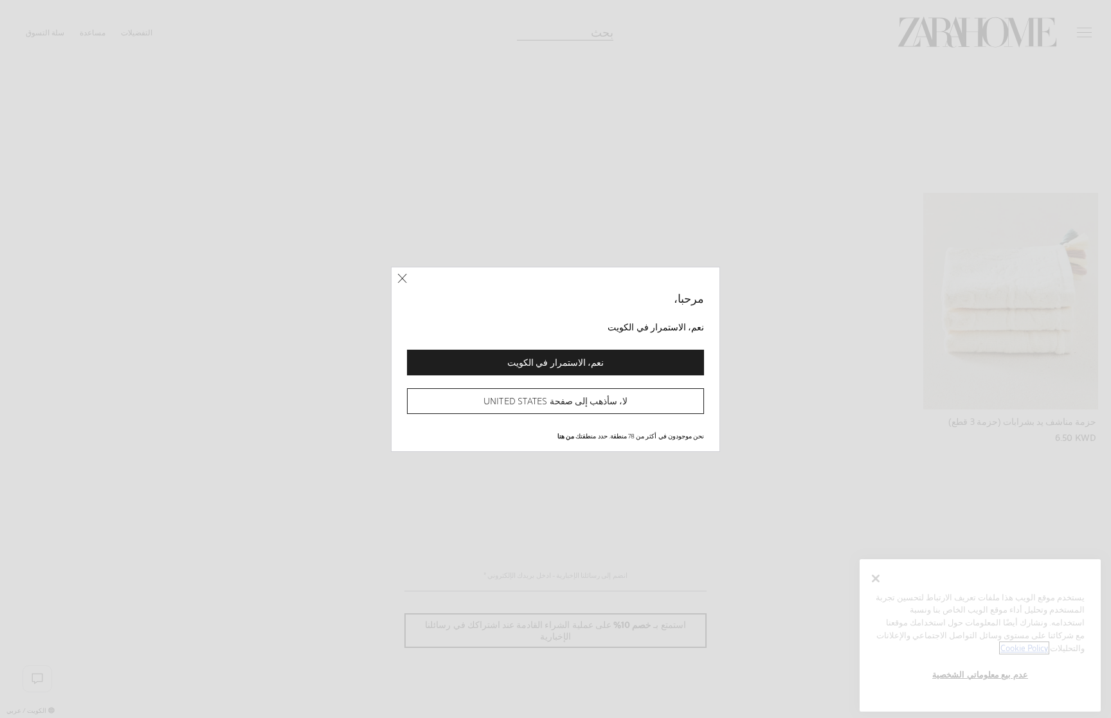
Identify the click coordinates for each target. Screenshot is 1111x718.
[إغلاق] (402, 279)
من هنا (565, 436)
